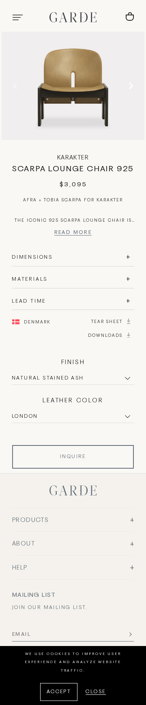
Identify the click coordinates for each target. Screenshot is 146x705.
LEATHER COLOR (73, 401)
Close (96, 692)
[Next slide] (129, 86)
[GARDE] (73, 17)
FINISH (73, 362)
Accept (59, 692)
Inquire (73, 456)
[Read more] (73, 233)
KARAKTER (73, 158)
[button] (17, 17)
